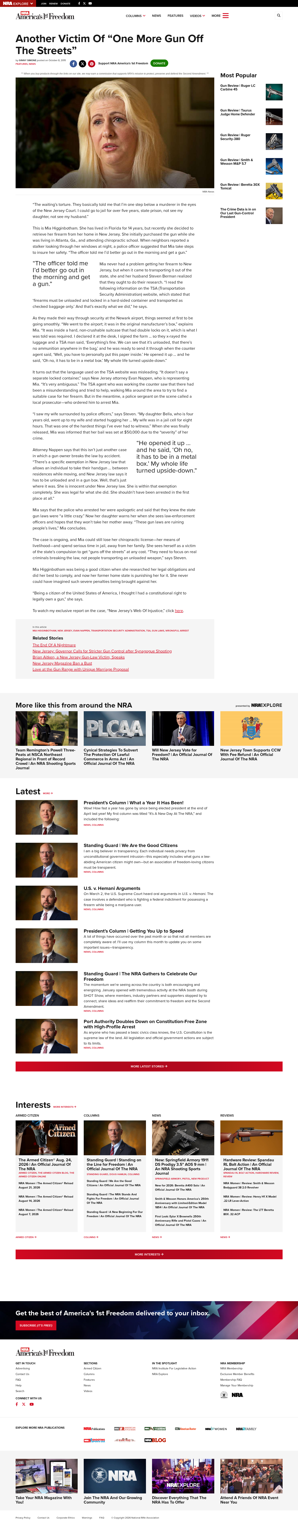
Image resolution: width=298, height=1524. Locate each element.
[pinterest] (91, 61)
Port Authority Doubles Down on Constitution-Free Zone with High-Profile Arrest (145, 1024)
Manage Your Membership (236, 1385)
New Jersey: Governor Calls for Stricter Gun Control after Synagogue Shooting (102, 651)
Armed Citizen (27, 1115)
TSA (148, 630)
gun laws (158, 630)
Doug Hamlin (117, 1174)
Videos (196, 16)
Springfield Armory (168, 1178)
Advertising (23, 1368)
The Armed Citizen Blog (53, 1172)
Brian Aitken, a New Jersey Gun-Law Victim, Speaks (79, 657)
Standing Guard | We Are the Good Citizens (131, 845)
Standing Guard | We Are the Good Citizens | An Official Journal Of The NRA (114, 1183)
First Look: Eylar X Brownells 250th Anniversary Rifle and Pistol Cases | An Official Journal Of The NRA (180, 1220)
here (179, 610)
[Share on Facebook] (73, 61)
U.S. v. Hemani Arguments (112, 888)
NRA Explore (160, 1374)
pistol (186, 1178)
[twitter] (82, 61)
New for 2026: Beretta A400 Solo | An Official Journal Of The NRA (180, 1187)
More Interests (63, 1106)
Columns (134, 16)
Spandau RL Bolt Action (238, 1172)
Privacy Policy (23, 1517)
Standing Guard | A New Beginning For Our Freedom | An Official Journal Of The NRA (115, 1214)
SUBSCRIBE (36, 1325)
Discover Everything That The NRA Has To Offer (179, 1500)
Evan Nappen (81, 630)
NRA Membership (231, 1368)
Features (175, 15)
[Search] (279, 15)
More (46, 793)
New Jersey (65, 630)
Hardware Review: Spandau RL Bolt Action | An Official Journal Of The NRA (248, 1164)
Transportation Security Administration (118, 630)
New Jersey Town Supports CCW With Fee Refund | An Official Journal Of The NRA (250, 754)
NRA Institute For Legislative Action (174, 1368)
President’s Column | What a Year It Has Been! (133, 802)
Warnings (87, 1517)
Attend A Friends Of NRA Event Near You (249, 1500)
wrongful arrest (177, 630)
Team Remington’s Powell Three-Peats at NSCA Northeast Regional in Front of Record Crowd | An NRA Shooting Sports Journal (46, 759)
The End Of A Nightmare (54, 645)
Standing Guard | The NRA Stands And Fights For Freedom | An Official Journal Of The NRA (113, 1198)
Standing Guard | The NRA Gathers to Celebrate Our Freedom (140, 976)
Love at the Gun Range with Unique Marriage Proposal (81, 669)
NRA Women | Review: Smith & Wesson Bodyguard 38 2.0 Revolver (248, 1185)
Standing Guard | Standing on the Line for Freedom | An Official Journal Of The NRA (114, 1164)
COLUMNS (133, 1174)
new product (200, 1178)
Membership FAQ (231, 1380)
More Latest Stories (165, 1066)
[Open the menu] (225, 15)
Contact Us (22, 1374)
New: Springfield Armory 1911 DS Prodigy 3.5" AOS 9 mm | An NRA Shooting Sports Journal (181, 1166)
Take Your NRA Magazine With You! (44, 1500)
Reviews (227, 1115)
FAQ (18, 1380)
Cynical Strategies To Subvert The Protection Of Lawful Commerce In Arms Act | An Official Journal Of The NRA (111, 756)
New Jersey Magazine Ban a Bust (62, 663)
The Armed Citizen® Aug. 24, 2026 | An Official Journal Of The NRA (45, 1164)
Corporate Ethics (66, 1517)
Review (227, 1176)
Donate (65, 3)
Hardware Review (266, 1172)
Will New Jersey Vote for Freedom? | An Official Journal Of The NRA (182, 754)
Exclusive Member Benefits (237, 1374)
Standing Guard (97, 1174)
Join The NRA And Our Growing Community (113, 1500)
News (156, 15)
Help (18, 1385)
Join (43, 3)
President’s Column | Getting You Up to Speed (133, 930)
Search (20, 1391)
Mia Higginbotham (44, 630)
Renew (53, 3)
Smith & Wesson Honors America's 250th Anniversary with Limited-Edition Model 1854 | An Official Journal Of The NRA (182, 1203)
